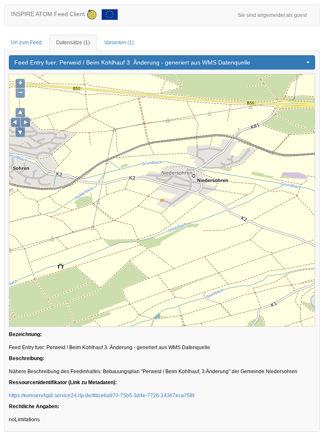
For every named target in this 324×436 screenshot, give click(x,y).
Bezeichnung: (25, 334)
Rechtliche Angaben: (34, 406)
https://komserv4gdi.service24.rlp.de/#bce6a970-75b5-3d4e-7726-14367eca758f (101, 395)
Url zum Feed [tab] (26, 43)
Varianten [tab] (119, 43)
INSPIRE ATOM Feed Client (48, 14)
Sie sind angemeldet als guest (272, 15)
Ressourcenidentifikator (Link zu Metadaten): (63, 382)
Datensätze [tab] (73, 43)
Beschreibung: (26, 358)
